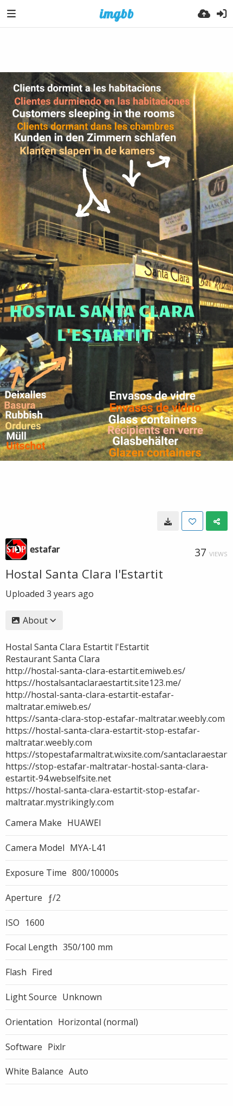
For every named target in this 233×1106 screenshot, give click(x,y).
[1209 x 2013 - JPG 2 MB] (168, 521)
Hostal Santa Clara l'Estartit (84, 573)
